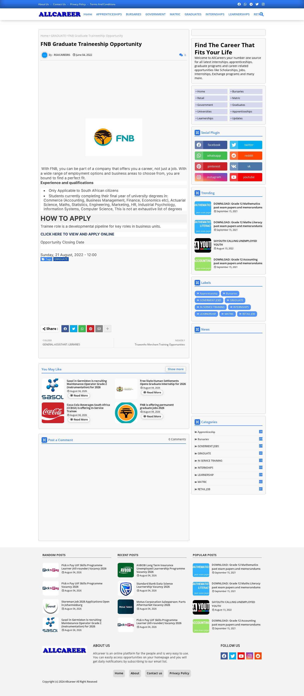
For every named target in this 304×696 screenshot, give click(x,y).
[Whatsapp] (82, 328)
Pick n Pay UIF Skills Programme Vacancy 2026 (81, 585)
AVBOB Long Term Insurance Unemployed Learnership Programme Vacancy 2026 (160, 568)
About (135, 673)
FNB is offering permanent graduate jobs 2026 (157, 406)
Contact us (59, 4)
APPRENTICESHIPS (109, 14)
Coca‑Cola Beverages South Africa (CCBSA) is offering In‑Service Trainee (88, 408)
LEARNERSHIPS (239, 14)
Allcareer (70, 681)
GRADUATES (193, 14)
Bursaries (231, 293)
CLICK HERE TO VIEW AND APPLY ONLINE (77, 234)
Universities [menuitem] (204, 111)
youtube (249, 177)
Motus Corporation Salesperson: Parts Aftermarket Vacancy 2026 (161, 603)
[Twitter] (73, 328)
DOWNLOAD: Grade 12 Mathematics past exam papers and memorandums (238, 205)
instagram (214, 177)
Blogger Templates (140, 690)
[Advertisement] (114, 89)
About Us (43, 4)
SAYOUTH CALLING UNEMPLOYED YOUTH (235, 242)
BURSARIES (133, 14)
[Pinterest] (90, 328)
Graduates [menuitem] (238, 105)
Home (88, 14)
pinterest (214, 166)
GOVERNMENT (155, 14)
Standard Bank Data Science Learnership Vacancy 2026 (154, 585)
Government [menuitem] (205, 105)
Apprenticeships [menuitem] (242, 111)
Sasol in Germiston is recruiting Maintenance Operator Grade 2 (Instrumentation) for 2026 (87, 384)
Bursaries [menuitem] (238, 91)
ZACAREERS (185, 690)
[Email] (99, 328)
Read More (81, 395)
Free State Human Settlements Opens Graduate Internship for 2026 (163, 382)
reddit (249, 156)
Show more (176, 369)
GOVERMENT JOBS (210, 300)
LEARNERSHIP (208, 314)
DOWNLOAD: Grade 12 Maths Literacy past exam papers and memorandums (238, 224)
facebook (214, 145)
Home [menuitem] (201, 91)
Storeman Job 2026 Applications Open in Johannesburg (85, 603)
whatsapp (214, 156)
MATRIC (175, 14)
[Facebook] (65, 328)
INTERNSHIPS (215, 14)
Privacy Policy (78, 4)
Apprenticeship (208, 293)
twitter (249, 145)
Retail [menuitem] (200, 98)
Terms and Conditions (102, 4)
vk (249, 166)
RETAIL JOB (248, 314)
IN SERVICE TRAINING (212, 307)
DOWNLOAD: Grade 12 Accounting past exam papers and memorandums (238, 261)
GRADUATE (58, 36)
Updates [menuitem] (237, 118)
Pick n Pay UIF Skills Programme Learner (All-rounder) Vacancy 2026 (83, 567)
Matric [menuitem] (236, 98)
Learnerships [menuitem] (205, 118)
